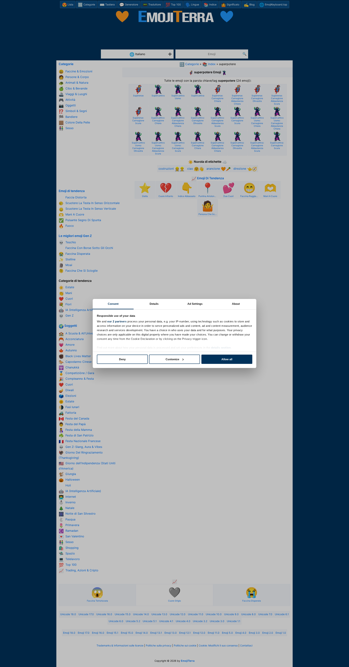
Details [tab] (154, 303)
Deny (122, 359)
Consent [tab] (113, 303)
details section (221, 347)
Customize (172, 359)
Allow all (226, 359)
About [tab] (236, 303)
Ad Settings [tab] (194, 303)
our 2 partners (117, 321)
